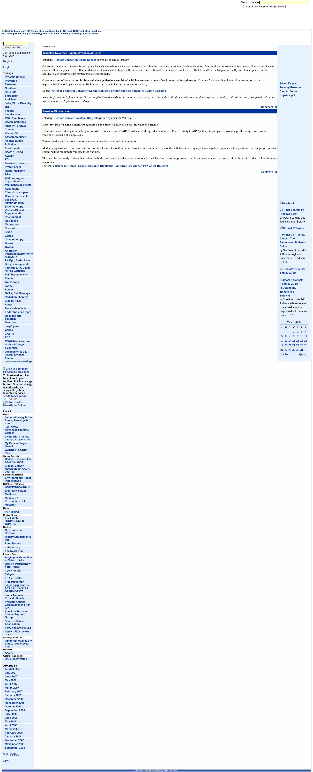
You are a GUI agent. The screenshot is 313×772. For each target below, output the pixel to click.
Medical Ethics (14, 140)
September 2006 (15, 710)
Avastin (9, 155)
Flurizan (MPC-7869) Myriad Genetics (17, 269)
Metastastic (12, 224)
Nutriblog (75, 33)
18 (305, 340)
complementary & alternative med (16, 353)
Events (9, 278)
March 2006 (12, 729)
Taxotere (10, 84)
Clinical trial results (16, 196)
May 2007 (10, 680)
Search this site (250, 2)
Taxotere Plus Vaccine (56, 111)
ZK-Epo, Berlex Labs (17, 260)
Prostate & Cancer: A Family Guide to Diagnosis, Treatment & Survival (291, 288)
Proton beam (13, 167)
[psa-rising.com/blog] (15, 396)
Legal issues (13, 114)
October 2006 (13, 706)
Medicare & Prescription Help (15, 500)
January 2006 (13, 736)
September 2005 (15, 747)
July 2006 (11, 714)
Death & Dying (14, 152)
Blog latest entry (32, 33)
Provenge (11, 80)
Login (6, 67)
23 (297, 345)
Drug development (16, 264)
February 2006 (14, 732)
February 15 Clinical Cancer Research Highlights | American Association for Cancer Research (110, 165)
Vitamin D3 (11, 133)
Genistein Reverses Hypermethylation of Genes (72, 53)
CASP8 (9, 333)
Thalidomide (12, 148)
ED (7, 159)
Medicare (10, 494)
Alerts (8, 304)
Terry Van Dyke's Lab (18, 627)
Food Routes (13, 543)
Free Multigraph (14, 581)
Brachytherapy (14, 206)
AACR (9, 652)
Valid (11, 754)
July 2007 (11, 672)
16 (297, 340)
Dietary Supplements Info (18, 538)
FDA (7, 337)
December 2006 (14, 699)
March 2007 (12, 687)
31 (301, 350)
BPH (8, 174)
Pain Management (16, 274)
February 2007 (14, 691)
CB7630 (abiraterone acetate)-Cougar (17, 343)
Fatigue (9, 110)
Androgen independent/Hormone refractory (19, 253)
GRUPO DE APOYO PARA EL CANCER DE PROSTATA (17, 588)
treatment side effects (18, 185)
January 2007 (13, 695)
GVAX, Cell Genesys (17, 293)
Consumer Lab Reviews (14, 531)
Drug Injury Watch (16, 659)
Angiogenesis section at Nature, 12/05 (18, 559)
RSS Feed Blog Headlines (87, 31)
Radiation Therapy (16, 297)
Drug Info (10, 92)
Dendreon (11, 322)
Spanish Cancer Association (15, 622)
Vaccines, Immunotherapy (14, 201)
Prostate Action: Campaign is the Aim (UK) (17, 605)
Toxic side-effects (16, 308)
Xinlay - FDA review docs (17, 633)
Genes (9, 235)
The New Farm (14, 551)
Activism (10, 99)
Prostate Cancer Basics (55, 33)
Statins (9, 289)
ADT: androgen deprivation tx (14, 180)
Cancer (9, 129)
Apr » (301, 354)
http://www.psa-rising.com (155, 771)
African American (15, 137)
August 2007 (13, 669)
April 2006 (11, 725)
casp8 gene (12, 326)
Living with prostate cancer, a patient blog (18, 438)
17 (301, 340)
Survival (10, 228)
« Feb (286, 354)
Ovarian (10, 247)
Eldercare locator (15, 490)
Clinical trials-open (16, 192)
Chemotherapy (14, 239)
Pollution (10, 144)
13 (285, 340)
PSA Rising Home (11, 33)
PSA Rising (12, 512)
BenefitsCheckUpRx (17, 487)
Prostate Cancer (15, 77)
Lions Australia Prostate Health (14, 597)
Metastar (10, 505)
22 (293, 345)
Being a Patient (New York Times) (17, 565)
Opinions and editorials (13, 317)
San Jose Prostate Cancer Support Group (16, 614)
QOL (7, 107)
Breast (9, 243)
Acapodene (12, 188)
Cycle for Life (13, 570)
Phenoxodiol (13, 217)
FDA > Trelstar (13, 578)
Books (86, 33)
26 (281, 350)
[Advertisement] (155, 20)
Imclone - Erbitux (15, 125)
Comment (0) (269, 107)
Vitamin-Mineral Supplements (14, 212)
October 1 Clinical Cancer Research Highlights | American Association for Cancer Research (109, 90)
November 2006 (14, 702)
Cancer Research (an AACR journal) (18, 460)
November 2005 (14, 744)
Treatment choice (15, 163)
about (95, 33)
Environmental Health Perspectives (18, 479)
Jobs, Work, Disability (18, 103)
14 (289, 340)
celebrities (11, 348)
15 (293, 340)
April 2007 (11, 684)
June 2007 (11, 676)
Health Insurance (15, 122)
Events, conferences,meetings (18, 360)
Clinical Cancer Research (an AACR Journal (17, 468)
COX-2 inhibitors (15, 118)
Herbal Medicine (15, 170)
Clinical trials (13, 300)
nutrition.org (12, 547)
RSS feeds (11, 220)
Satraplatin (11, 95)
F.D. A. (9, 285)
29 (293, 350)
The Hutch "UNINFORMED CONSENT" (14, 521)
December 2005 (14, 740)
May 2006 (10, 721)
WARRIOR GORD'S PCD (17, 451)
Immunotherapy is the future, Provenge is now (18, 420)
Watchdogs (12, 282)
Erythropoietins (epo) (18, 312)
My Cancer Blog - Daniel (15, 445)
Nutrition (10, 88)
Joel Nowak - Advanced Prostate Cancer (17, 430)
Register (8, 61)
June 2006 (11, 717)
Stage (8, 232)
